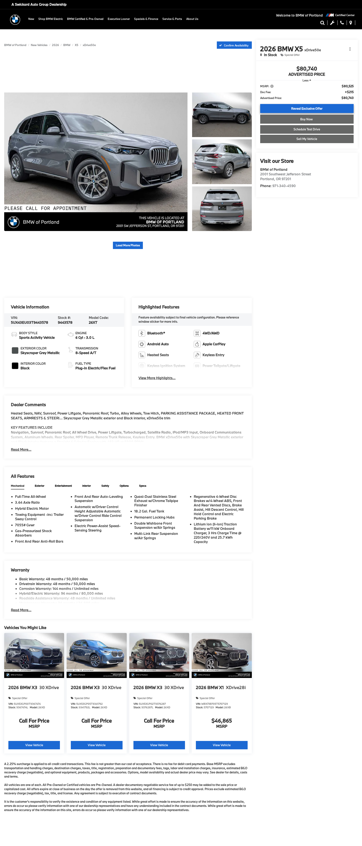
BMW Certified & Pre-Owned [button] (85, 19)
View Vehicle (34, 745)
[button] (342, 24)
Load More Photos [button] (128, 245)
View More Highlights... (157, 378)
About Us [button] (192, 19)
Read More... (21, 449)
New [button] (31, 19)
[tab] (17, 486)
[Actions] (350, 49)
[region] (307, 92)
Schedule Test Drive (306, 129)
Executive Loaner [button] (119, 19)
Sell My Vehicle (306, 139)
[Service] (332, 24)
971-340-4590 (284, 186)
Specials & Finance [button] (146, 19)
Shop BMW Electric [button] (50, 19)
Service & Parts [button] (172, 19)
